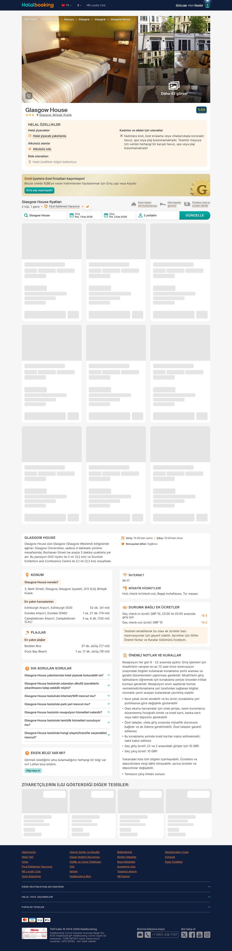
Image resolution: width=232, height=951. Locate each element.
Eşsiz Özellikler (174, 861)
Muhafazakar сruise (176, 852)
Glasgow (84, 19)
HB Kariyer (123, 876)
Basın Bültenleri (126, 861)
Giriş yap (181, 5)
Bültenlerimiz (124, 852)
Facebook (192, 935)
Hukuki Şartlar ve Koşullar (85, 852)
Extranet (170, 857)
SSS (72, 866)
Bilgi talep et (33, 770)
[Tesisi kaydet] (28, 95)
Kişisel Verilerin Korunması (85, 857)
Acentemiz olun (126, 866)
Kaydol (198, 5)
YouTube (199, 935)
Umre (25, 861)
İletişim (74, 871)
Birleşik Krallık (50, 19)
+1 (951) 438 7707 (164, 934)
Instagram (207, 935)
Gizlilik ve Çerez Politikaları (85, 861)
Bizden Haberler (126, 857)
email (140, 935)
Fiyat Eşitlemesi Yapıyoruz (37, 866)
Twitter (184, 935)
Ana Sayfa (30, 19)
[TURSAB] (34, 933)
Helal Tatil (27, 857)
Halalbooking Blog (80, 876)
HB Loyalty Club (95, 5)
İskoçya (69, 19)
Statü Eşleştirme (31, 876)
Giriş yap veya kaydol (39, 190)
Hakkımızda (29, 852)
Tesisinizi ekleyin (127, 871)
